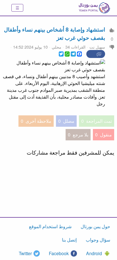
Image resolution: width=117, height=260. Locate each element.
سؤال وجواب (98, 239)
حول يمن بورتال (95, 226)
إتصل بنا (69, 239)
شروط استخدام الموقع (50, 226)
